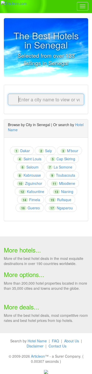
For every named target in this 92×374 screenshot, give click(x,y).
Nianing (64, 191)
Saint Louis (30, 158)
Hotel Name (37, 340)
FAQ (55, 340)
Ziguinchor (30, 183)
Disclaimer (35, 345)
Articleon (38, 356)
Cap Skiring (63, 158)
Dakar (23, 150)
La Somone (60, 167)
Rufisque (61, 199)
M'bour (70, 150)
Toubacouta (63, 175)
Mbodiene (64, 183)
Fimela (31, 199)
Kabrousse (30, 175)
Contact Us (57, 345)
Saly (46, 150)
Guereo (30, 207)
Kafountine (32, 191)
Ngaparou (61, 207)
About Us (71, 340)
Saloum (30, 167)
